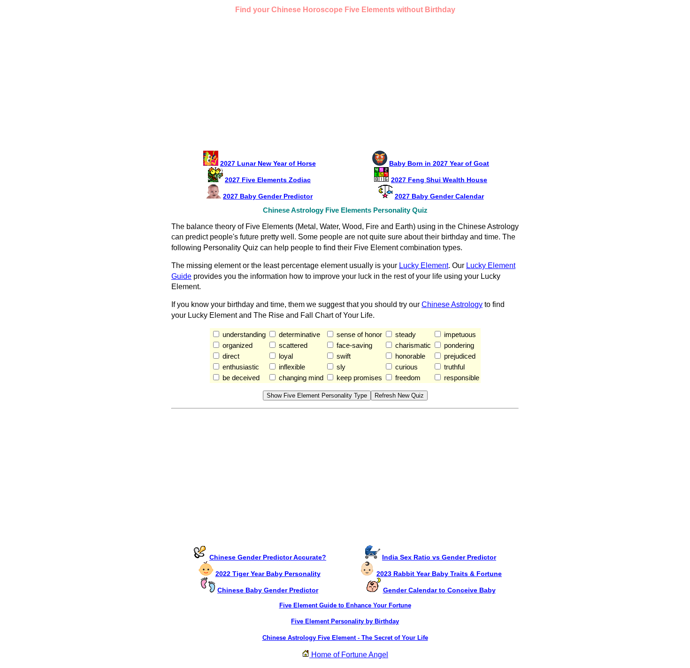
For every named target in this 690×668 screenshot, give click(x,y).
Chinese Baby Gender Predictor (267, 590)
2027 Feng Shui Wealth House (439, 180)
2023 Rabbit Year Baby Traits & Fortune (439, 573)
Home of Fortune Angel (348, 655)
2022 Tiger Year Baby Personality (268, 573)
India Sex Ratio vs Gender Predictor (439, 557)
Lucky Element (423, 265)
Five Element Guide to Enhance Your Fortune (345, 605)
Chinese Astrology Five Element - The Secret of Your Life (345, 637)
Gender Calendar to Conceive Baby (439, 590)
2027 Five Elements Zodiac (268, 180)
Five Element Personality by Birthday (345, 621)
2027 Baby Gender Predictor (268, 196)
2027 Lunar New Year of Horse (268, 163)
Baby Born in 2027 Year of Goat (439, 163)
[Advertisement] (345, 84)
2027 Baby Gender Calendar (439, 196)
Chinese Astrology (452, 304)
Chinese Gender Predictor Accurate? (267, 557)
